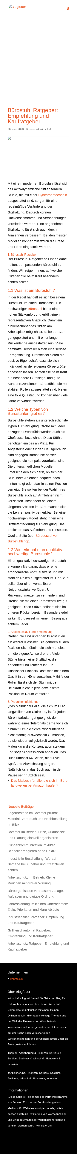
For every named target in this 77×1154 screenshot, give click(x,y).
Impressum (17, 978)
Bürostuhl (35, 309)
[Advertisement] (38, 56)
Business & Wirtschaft (39, 129)
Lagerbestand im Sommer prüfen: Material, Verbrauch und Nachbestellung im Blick (37, 818)
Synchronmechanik (52, 195)
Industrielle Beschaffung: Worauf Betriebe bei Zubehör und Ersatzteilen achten (36, 864)
